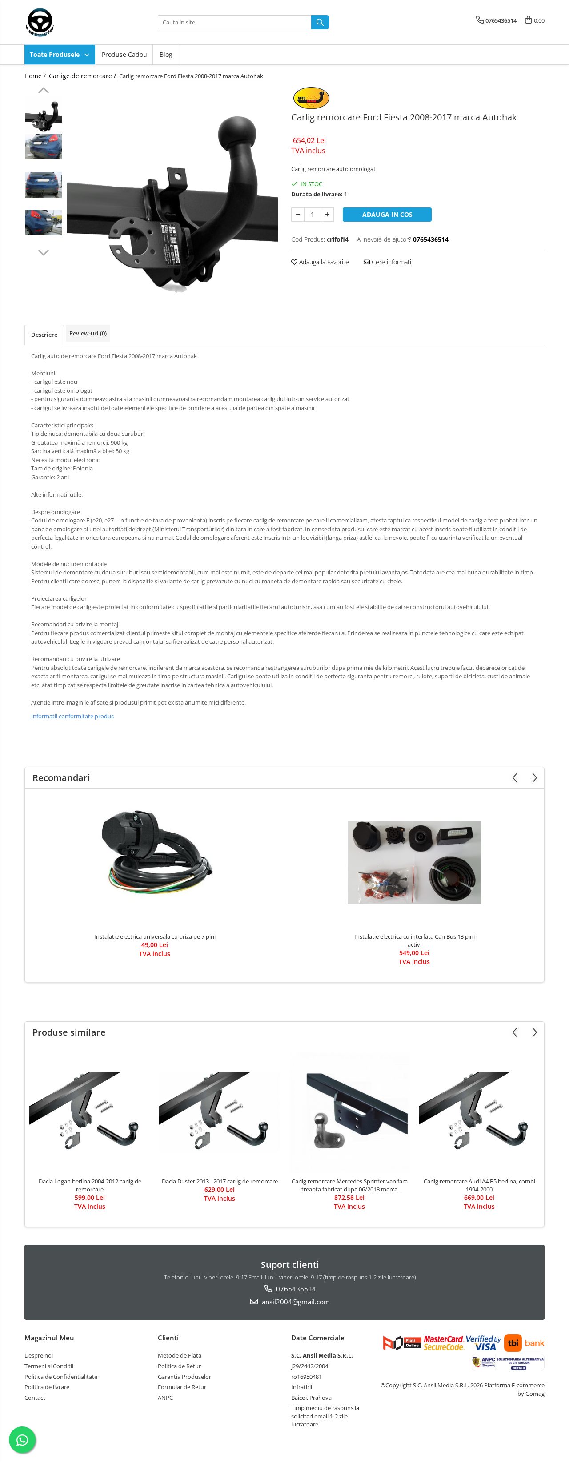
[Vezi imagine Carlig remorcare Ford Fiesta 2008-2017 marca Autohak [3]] (43, 222)
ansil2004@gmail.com (295, 1301)
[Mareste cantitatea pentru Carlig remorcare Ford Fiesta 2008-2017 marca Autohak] (327, 214)
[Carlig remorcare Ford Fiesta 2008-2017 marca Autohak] (172, 192)
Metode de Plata (179, 1355)
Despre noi (38, 1355)
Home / (36, 76)
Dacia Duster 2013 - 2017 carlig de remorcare (220, 1181)
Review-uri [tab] (88, 333)
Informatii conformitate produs (72, 716)
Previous (43, 91)
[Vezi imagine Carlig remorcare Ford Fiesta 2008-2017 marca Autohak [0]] (43, 114)
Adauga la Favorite (323, 262)
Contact (34, 1398)
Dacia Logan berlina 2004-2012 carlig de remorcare (90, 1185)
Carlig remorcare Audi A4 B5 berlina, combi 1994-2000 (479, 1185)
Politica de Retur (179, 1366)
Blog (166, 54)
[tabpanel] (172, 192)
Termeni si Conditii (48, 1366)
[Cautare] (320, 22)
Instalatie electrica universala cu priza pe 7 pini (155, 936)
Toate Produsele (55, 54)
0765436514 (295, 1288)
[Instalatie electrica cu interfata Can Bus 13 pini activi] (414, 862)
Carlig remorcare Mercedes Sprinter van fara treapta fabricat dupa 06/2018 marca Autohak (350, 1185)
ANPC (165, 1398)
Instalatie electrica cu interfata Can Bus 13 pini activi (414, 940)
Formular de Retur (182, 1387)
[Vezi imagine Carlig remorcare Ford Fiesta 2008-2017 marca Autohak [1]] (43, 146)
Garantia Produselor (184, 1377)
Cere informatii (391, 262)
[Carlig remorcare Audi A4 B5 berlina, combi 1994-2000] (479, 1112)
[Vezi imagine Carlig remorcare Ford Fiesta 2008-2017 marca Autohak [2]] (43, 185)
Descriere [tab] (44, 335)
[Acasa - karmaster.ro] (68, 22)
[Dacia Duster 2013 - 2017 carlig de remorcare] (219, 1112)
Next (43, 251)
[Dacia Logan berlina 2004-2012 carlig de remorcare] (89, 1112)
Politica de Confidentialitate (60, 1377)
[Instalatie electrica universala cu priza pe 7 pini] (154, 862)
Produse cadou (124, 54)
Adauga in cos (387, 214)
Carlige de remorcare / (83, 76)
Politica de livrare (46, 1387)
